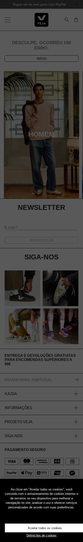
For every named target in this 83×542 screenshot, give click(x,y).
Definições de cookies (42, 535)
